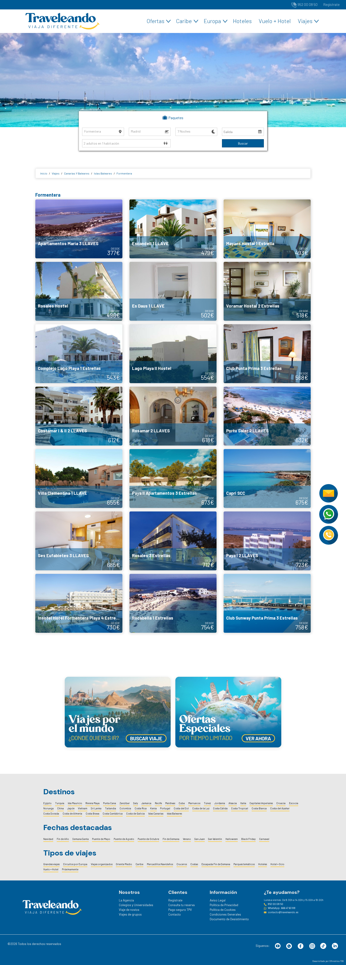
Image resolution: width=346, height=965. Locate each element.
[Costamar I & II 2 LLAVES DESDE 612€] (78, 415)
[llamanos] (328, 534)
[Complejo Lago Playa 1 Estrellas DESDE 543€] (78, 353)
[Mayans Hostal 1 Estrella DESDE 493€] (267, 228)
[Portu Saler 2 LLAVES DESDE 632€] (267, 415)
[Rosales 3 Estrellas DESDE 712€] (173, 540)
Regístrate (331, 4)
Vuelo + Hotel (275, 20)
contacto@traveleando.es (283, 912)
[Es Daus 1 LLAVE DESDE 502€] (173, 290)
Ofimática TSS (336, 961)
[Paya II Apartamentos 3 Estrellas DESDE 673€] (173, 478)
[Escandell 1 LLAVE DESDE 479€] (173, 228)
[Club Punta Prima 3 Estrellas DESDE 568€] (267, 353)
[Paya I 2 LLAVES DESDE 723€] (267, 540)
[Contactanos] (328, 493)
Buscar (243, 143)
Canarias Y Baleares (76, 173)
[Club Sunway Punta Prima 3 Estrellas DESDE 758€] (267, 602)
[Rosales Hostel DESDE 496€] (78, 290)
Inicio (43, 173)
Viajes (305, 20)
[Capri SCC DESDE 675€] (267, 478)
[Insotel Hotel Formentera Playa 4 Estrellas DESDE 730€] (78, 602)
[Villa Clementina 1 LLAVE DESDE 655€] (78, 478)
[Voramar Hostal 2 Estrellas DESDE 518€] (267, 290)
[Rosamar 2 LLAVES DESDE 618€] (173, 415)
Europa (212, 20)
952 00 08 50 (308, 4)
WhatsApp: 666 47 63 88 (281, 907)
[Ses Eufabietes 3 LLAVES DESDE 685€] (78, 540)
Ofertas (155, 20)
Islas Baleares (103, 173)
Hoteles (242, 20)
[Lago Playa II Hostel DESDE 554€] (173, 353)
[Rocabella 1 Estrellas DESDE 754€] (173, 602)
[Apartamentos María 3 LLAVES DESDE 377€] (78, 228)
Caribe (184, 20)
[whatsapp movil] (328, 513)
